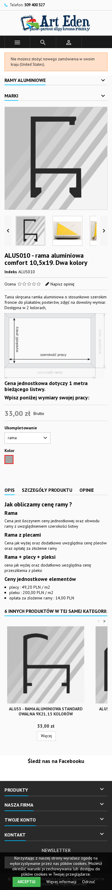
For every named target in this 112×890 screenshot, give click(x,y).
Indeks (10, 271)
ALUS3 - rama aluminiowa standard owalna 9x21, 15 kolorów (45, 711)
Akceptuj (27, 881)
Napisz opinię (62, 284)
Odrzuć (88, 881)
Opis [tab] (9, 490)
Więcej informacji (62, 881)
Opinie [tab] (86, 490)
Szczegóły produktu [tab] (47, 490)
